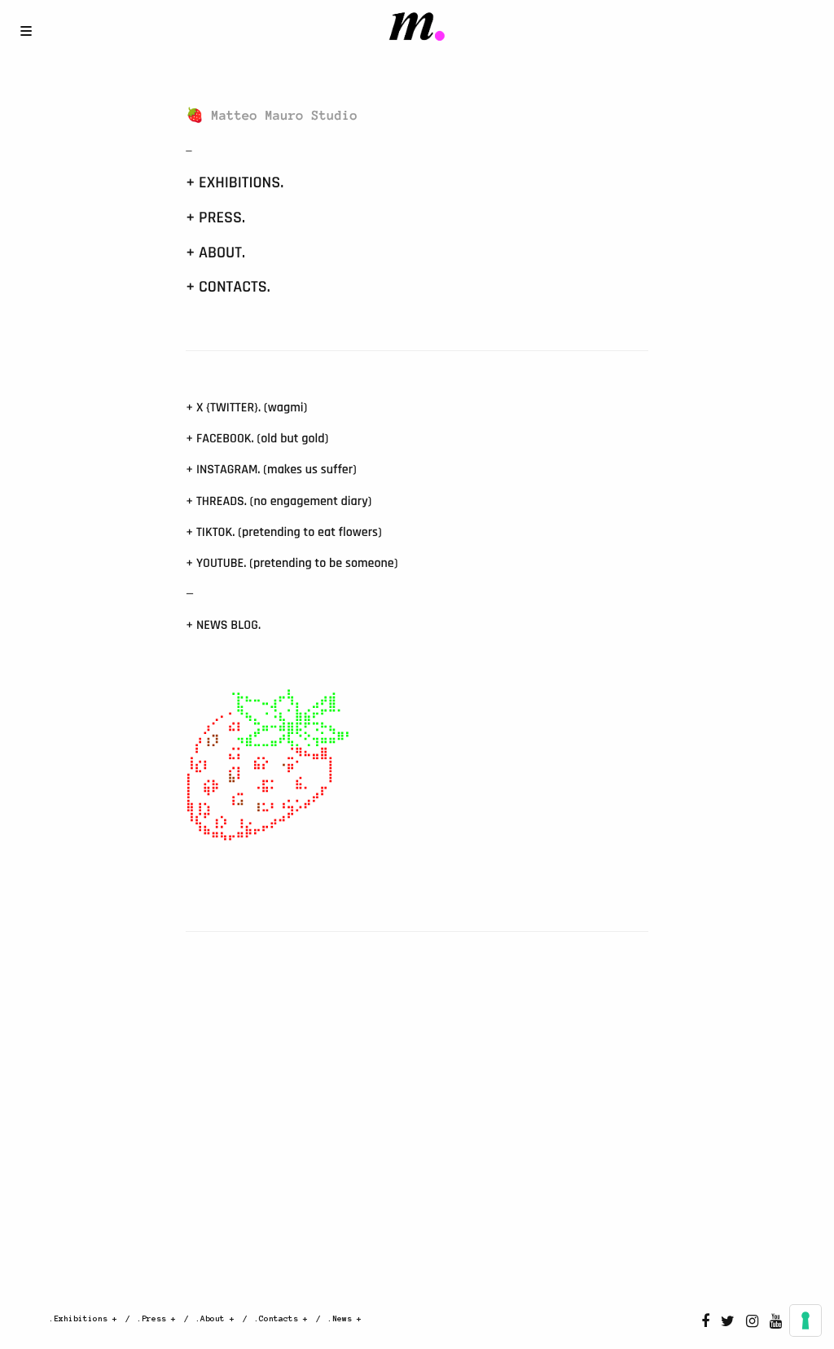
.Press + (156, 1318)
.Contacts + (281, 1318)
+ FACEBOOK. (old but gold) (257, 438)
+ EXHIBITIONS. (234, 182)
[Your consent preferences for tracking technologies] (805, 1320)
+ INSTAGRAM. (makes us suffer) (271, 469)
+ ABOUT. (215, 252)
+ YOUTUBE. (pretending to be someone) (291, 563)
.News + (344, 1318)
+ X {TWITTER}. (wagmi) (246, 407)
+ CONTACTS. (228, 286)
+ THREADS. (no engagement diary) (278, 501)
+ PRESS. (215, 217)
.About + (215, 1318)
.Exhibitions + (83, 1318)
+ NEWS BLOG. (223, 625)
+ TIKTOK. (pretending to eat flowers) (283, 532)
